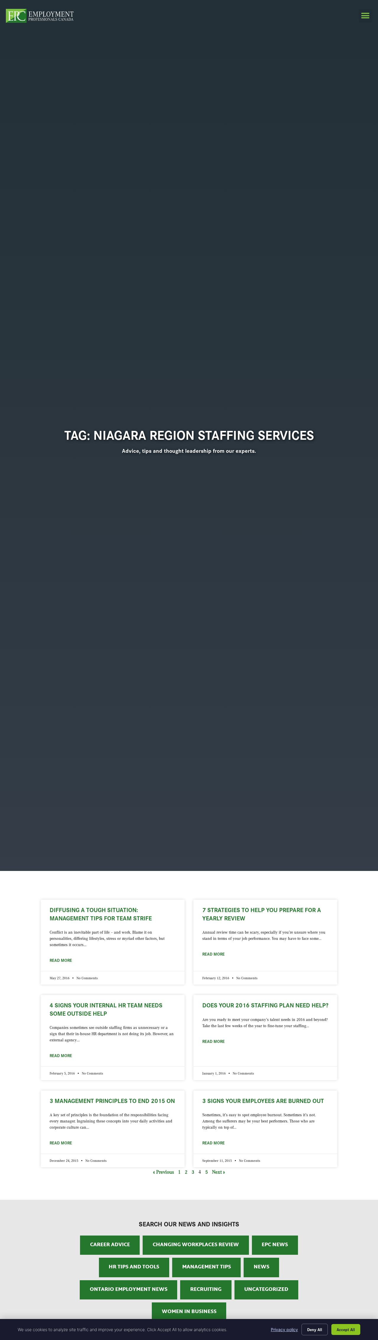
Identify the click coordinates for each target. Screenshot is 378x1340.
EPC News (275, 1245)
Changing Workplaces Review (196, 1245)
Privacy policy (284, 1329)
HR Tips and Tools (134, 1267)
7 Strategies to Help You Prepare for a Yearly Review (261, 913)
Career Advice (110, 1245)
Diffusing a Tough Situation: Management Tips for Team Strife (101, 913)
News (261, 1267)
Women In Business (189, 1311)
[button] (365, 15)
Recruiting (205, 1289)
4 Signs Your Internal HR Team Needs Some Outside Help (106, 1008)
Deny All (314, 1329)
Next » (218, 1172)
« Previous (163, 1172)
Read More (61, 960)
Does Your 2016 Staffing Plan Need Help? (265, 1004)
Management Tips (206, 1267)
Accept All (346, 1329)
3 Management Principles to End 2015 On (112, 1100)
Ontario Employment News (128, 1289)
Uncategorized (266, 1289)
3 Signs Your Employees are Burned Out (263, 1100)
